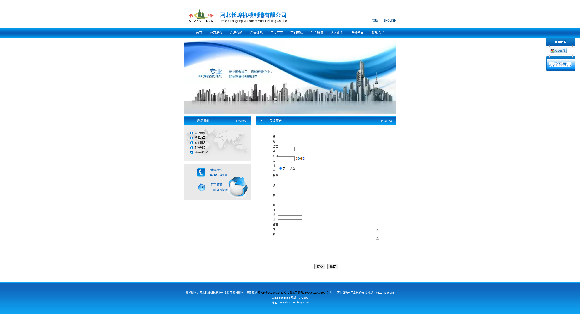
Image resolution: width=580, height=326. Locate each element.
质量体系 (256, 33)
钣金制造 (200, 142)
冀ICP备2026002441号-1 (274, 292)
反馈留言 (358, 33)
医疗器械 (200, 132)
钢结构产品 (201, 152)
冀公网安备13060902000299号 (309, 292)
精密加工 (200, 137)
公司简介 (216, 33)
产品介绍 (236, 33)
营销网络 (296, 33)
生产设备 (317, 33)
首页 (199, 33)
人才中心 (337, 33)
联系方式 (378, 33)
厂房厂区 (276, 33)
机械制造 (200, 147)
